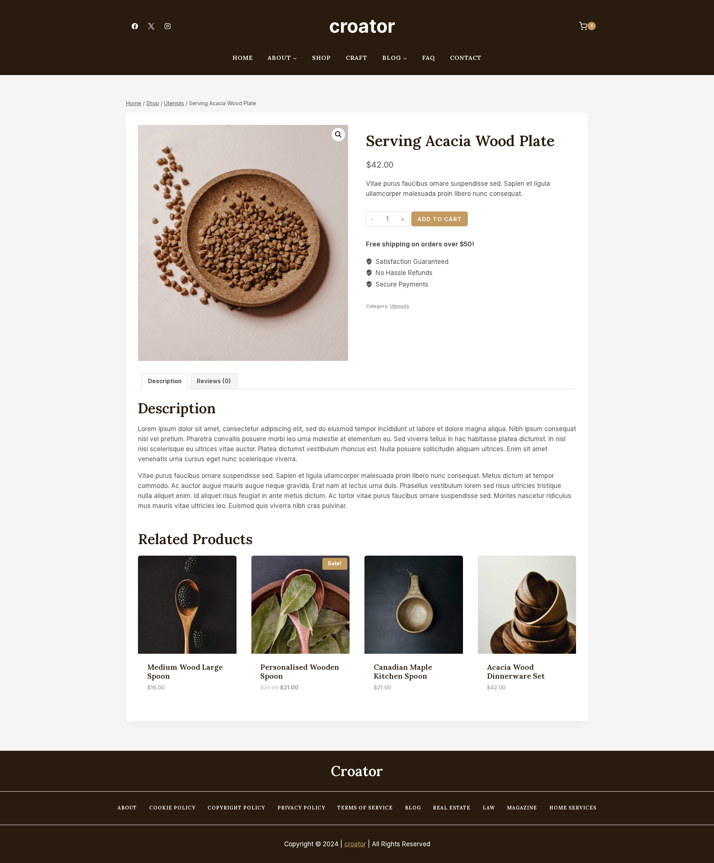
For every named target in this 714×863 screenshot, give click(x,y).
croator (355, 844)
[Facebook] (134, 26)
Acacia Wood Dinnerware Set (516, 671)
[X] (151, 26)
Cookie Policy (172, 808)
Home (242, 57)
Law (489, 808)
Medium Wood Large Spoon (185, 671)
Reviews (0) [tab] (214, 381)
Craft (356, 57)
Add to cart (439, 219)
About (127, 808)
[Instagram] (167, 26)
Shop (321, 57)
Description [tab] (164, 381)
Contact (466, 57)
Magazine (522, 808)
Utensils (399, 306)
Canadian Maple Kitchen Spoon (403, 671)
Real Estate (451, 808)
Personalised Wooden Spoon (299, 671)
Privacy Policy (301, 808)
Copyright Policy (236, 808)
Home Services (572, 808)
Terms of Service (365, 808)
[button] (338, 134)
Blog (413, 808)
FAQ (428, 57)
